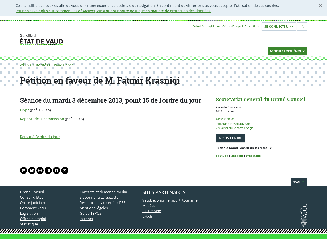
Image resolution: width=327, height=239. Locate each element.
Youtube (222, 156)
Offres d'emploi (232, 26)
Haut (297, 182)
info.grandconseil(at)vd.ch (233, 124)
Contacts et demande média (103, 192)
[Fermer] (320, 5)
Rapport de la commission (42, 118)
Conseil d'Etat (31, 197)
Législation (213, 26)
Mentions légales (94, 208)
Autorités (198, 26)
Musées (148, 205)
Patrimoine (151, 210)
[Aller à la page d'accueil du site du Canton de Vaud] (78, 39)
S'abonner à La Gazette (99, 197)
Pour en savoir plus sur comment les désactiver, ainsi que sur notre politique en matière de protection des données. (113, 10)
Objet (24, 110)
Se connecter (276, 26)
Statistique (29, 224)
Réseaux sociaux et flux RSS (102, 202)
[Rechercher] (302, 26)
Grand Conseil (63, 65)
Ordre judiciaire (33, 202)
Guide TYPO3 (90, 213)
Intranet (86, 218)
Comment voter (33, 208)
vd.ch (24, 65)
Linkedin (237, 156)
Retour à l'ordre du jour (40, 136)
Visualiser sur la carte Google (234, 128)
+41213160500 (225, 119)
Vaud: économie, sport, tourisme (170, 200)
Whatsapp (253, 156)
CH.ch (147, 216)
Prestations (252, 26)
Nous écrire (230, 138)
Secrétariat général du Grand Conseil (260, 99)
